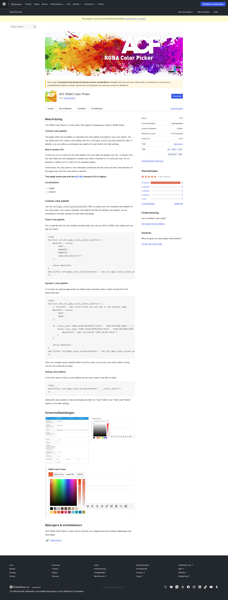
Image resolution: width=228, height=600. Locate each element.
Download (177, 96)
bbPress (183, 573)
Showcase (56, 565)
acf (169, 149)
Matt (181, 569)
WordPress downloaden (213, 4)
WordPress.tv (100, 576)
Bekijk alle (178, 203)
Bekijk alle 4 (178, 144)
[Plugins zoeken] (34, 26)
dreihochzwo (69, 98)
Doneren (140, 573)
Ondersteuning (176, 108)
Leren (96, 565)
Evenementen (141, 569)
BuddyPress (184, 576)
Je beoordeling (148, 203)
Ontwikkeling (96, 108)
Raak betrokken (142, 565)
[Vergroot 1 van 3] (86, 420)
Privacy (12, 576)
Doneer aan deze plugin (152, 244)
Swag (139, 576)
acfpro (174, 149)
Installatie (81, 108)
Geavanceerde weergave (153, 161)
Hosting (13, 573)
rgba (180, 154)
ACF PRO (79, 176)
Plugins (54, 573)
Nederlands (36, 587)
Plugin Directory (16, 12)
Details (51, 108)
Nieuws (12, 569)
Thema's (55, 569)
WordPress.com (186, 565)
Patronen (55, 576)
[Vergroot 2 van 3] (131, 420)
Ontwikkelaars (99, 573)
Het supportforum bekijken (153, 224)
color (180, 149)
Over (11, 565)
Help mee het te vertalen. (136, 19)
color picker (172, 154)
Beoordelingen (65, 108)
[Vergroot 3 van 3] (131, 469)
